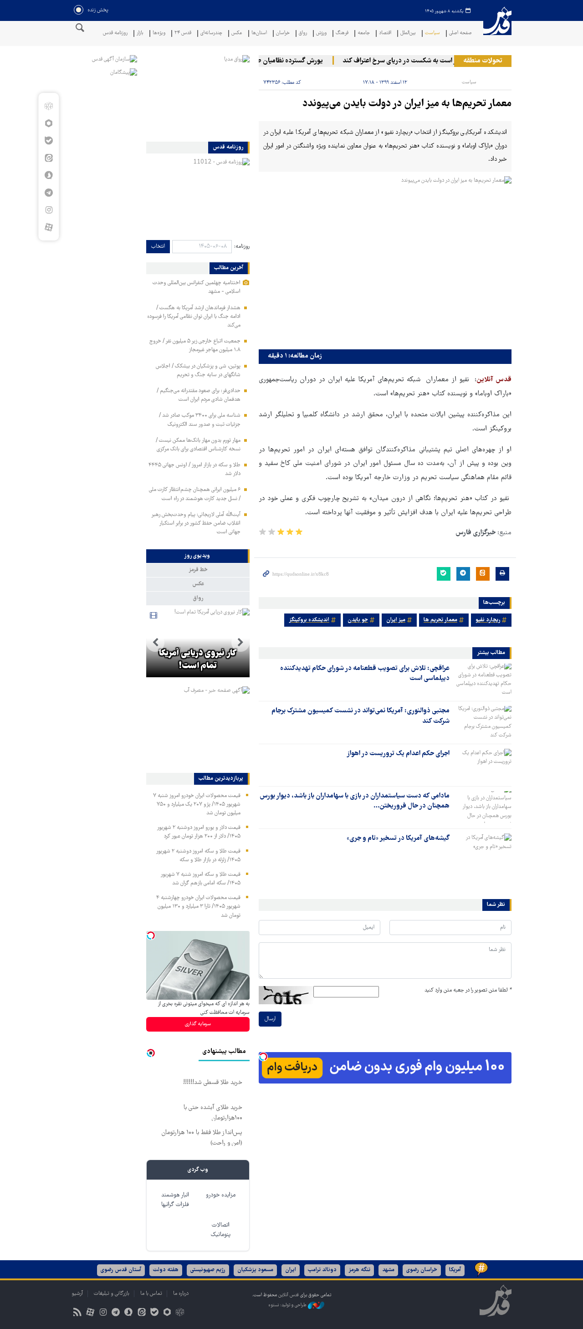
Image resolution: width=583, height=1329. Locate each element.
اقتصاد (385, 33)
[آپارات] (48, 227)
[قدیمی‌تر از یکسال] (482, 679)
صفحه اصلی (460, 33)
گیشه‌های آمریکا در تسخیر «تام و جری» (398, 838)
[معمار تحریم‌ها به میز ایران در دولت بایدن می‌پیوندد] (385, 260)
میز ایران (395, 620)
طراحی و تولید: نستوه (288, 1305)
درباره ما (181, 1294)
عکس (236, 33)
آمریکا (455, 1270)
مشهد (388, 1270)
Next (155, 643)
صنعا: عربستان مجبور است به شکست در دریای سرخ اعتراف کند (440, 61)
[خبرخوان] (77, 1313)
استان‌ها (259, 33)
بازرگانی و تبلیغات (111, 1294)
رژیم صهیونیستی (207, 1270)
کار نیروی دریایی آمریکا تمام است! (197, 660)
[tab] (198, 556)
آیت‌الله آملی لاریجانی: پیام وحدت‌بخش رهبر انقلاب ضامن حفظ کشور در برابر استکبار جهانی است (195, 523)
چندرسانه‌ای (211, 33)
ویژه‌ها (159, 33)
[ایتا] (48, 158)
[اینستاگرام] (48, 210)
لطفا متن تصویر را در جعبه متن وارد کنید (467, 990)
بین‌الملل (408, 33)
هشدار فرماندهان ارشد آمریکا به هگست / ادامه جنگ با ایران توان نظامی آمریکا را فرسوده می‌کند (193, 316)
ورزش (321, 33)
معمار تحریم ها (440, 620)
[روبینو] (48, 123)
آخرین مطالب (228, 268)
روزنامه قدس (115, 33)
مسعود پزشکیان (255, 1270)
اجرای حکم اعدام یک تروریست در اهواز (398, 754)
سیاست (432, 33)
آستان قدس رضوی (121, 1270)
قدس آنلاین (497, 26)
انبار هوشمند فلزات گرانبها (175, 1200)
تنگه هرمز (359, 1270)
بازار (140, 33)
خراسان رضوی (421, 1270)
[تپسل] (263, 1056)
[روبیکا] (48, 106)
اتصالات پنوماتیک (220, 1230)
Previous (240, 643)
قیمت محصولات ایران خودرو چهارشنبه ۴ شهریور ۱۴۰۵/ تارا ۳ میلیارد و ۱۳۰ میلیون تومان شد (198, 906)
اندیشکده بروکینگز (309, 620)
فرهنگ (342, 33)
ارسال (270, 1019)
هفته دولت (166, 1270)
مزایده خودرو (220, 1195)
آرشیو (77, 1294)
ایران (290, 1270)
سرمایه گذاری (198, 1024)
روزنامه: (242, 246)
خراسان (283, 33)
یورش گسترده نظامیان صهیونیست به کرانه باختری (271, 61)
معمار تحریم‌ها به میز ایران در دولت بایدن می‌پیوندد (406, 104)
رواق (303, 33)
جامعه (364, 33)
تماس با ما (151, 1294)
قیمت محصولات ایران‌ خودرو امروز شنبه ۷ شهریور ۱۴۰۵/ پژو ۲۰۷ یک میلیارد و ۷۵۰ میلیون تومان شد (196, 804)
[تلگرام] (48, 193)
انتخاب (158, 246)
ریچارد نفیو (488, 620)
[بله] (48, 141)
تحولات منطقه (482, 61)
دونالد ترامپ (322, 1270)
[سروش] (48, 175)
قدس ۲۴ (182, 33)
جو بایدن (358, 620)
